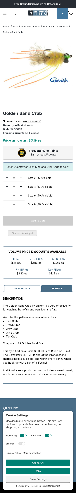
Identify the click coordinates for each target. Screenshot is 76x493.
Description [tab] (22, 288)
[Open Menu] (5, 13)
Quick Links (10, 408)
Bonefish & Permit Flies (55, 26)
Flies (15, 26)
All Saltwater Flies (30, 26)
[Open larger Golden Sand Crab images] (38, 64)
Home (6, 26)
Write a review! (32, 121)
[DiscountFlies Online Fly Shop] (38, 13)
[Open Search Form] (14, 13)
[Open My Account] (62, 13)
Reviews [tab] (56, 288)
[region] (38, 102)
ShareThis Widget (22, 233)
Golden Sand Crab (13, 32)
